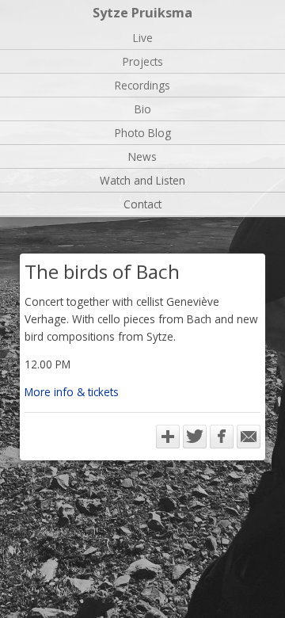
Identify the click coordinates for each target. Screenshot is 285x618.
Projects (143, 61)
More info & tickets (72, 391)
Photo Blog (143, 132)
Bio (143, 108)
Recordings (142, 85)
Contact (143, 204)
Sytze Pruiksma (142, 12)
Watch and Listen (142, 180)
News (142, 156)
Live (143, 37)
